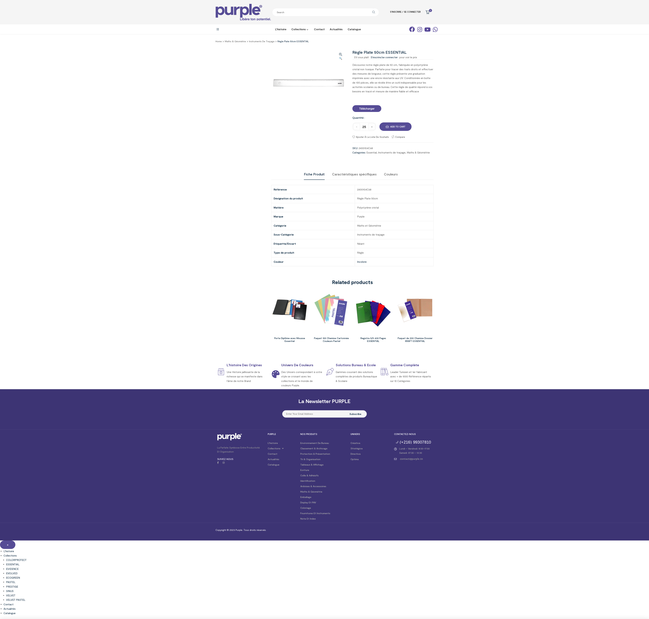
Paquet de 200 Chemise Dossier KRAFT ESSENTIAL (415, 339)
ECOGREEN (13, 577)
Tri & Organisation (310, 459)
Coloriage (305, 507)
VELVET (10, 595)
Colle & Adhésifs (309, 475)
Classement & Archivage (313, 448)
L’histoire (273, 443)
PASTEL (10, 582)
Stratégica (357, 448)
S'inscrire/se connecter (384, 57)
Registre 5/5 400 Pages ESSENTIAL (373, 339)
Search (374, 12)
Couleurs (391, 174)
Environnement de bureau (314, 443)
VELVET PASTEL (15, 599)
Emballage (305, 497)
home (218, 41)
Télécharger (367, 108)
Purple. (239, 529)
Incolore (362, 261)
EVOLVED (12, 573)
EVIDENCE (12, 568)
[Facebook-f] (217, 462)
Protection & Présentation (315, 453)
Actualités (273, 459)
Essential (371, 152)
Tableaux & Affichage (311, 464)
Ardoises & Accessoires (313, 486)
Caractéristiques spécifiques (354, 174)
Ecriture (304, 470)
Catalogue (273, 464)
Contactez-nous (405, 434)
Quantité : (358, 117)
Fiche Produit (314, 174)
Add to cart (397, 126)
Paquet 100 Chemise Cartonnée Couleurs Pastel (331, 339)
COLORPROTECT (16, 559)
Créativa (355, 443)
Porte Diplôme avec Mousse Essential (289, 339)
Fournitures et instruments (315, 513)
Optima (355, 459)
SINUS (10, 590)
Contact (272, 453)
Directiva (355, 453)
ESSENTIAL (12, 564)
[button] (366, 108)
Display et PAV (308, 502)
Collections (274, 448)
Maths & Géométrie (235, 41)
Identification (307, 480)
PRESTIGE (12, 586)
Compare (400, 136)
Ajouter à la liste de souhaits (372, 136)
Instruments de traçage (261, 41)
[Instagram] (223, 462)
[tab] (314, 174)
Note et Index (308, 518)
